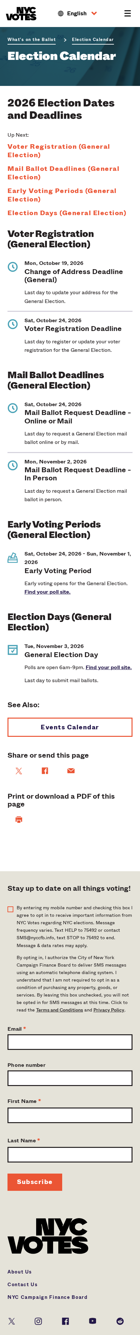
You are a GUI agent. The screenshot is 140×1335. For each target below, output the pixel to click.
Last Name (23, 1140)
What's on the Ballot (31, 40)
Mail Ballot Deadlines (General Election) (63, 173)
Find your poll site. (47, 592)
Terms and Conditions (59, 1010)
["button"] (19, 819)
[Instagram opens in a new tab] (38, 1320)
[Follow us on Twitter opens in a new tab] (11, 1320)
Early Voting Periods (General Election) (62, 195)
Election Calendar (93, 40)
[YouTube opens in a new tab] (93, 1320)
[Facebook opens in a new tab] (65, 1320)
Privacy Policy (108, 1010)
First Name (24, 1101)
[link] (19, 771)
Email (16, 1029)
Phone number (26, 1065)
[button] (77, 13)
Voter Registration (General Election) (58, 151)
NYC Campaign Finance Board (47, 1297)
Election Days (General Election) (66, 213)
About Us (19, 1272)
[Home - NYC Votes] (22, 13)
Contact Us (22, 1284)
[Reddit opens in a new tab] (120, 1320)
